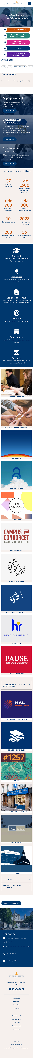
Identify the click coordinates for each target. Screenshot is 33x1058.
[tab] (16, 685)
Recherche (16, 1008)
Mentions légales (16, 1044)
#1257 (9, 66)
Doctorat (16, 256)
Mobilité (16, 318)
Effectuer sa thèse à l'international (16, 321)
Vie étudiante (16, 1019)
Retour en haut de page (11, 903)
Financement (16, 277)
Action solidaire (12, 81)
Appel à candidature (19, 66)
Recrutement (16, 1026)
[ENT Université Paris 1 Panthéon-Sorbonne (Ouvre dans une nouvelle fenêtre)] (8, 4)
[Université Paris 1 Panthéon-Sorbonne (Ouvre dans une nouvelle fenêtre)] (17, 3)
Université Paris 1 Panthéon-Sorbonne (16, 983)
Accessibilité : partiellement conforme (16, 1048)
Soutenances (16, 337)
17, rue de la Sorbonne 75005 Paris (16, 938)
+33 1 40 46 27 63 (11, 954)
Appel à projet (23, 81)
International (16, 1016)
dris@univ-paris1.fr (11, 961)
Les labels (16, 1029)
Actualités (16, 998)
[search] (3, 3)
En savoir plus (9, 110)
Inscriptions (16, 1022)
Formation (16, 1005)
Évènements (16, 1001)
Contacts (16, 1041)
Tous (4, 66)
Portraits (16, 358)
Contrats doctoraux (16, 298)
